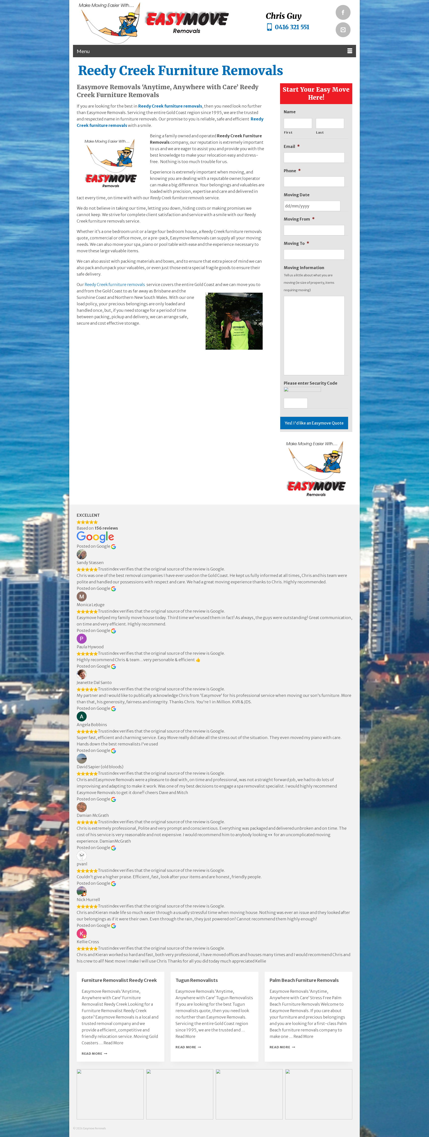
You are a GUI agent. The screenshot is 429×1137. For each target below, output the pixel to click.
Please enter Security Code (310, 383)
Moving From (299, 219)
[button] (110, 1094)
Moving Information (304, 267)
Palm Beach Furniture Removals (304, 980)
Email (292, 146)
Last (320, 132)
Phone (292, 170)
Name (290, 111)
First (288, 132)
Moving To (296, 243)
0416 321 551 (292, 27)
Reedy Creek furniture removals (170, 106)
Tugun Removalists (197, 980)
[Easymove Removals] (164, 22)
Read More (113, 1042)
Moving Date (297, 194)
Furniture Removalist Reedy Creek (119, 980)
